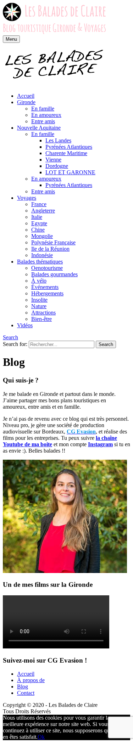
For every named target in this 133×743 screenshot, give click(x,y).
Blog (22, 687)
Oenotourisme (47, 268)
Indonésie (42, 255)
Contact (25, 693)
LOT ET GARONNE (70, 172)
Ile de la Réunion (50, 249)
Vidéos (25, 325)
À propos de (31, 680)
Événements (45, 287)
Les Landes (58, 140)
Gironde (26, 102)
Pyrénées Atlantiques (68, 147)
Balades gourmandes (54, 274)
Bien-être (41, 319)
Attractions (43, 313)
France (38, 204)
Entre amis (43, 121)
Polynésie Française (53, 242)
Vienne (53, 160)
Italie (36, 217)
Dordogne (56, 166)
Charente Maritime (66, 153)
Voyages (26, 198)
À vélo (38, 281)
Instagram (100, 444)
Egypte (39, 223)
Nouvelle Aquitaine (39, 128)
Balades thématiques (40, 262)
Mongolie (42, 236)
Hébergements (47, 293)
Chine (38, 230)
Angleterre (43, 211)
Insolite (39, 300)
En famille (42, 109)
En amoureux (46, 115)
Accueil (25, 96)
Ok (41, 737)
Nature (38, 306)
